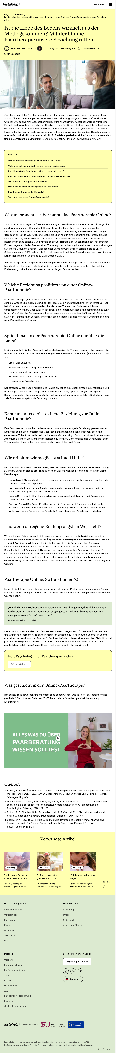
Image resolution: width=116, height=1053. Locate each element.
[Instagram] (66, 971)
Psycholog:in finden (77, 961)
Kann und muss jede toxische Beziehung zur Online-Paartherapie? (40, 176)
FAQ (6, 940)
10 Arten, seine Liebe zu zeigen (82, 877)
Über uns (8, 960)
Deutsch (73, 979)
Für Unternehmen (13, 965)
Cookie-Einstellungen (15, 1006)
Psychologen (10, 920)
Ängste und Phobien (73, 925)
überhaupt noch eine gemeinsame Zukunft (86, 309)
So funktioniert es (13, 909)
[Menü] (110, 4)
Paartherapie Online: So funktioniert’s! (26, 192)
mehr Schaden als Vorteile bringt (55, 435)
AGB (6, 991)
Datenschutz (10, 985)
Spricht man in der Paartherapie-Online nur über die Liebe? (36, 171)
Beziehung (20, 14)
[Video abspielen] (58, 738)
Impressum (9, 1001)
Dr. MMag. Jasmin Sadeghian (60, 48)
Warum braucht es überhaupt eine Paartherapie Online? (34, 160)
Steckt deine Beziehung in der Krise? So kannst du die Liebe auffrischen (16, 878)
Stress (66, 915)
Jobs (6, 975)
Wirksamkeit (10, 915)
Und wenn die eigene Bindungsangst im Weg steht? (33, 187)
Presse (7, 980)
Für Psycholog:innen (14, 970)
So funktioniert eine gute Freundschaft (47, 877)
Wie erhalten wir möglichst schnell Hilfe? (27, 181)
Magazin (8, 14)
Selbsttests (9, 935)
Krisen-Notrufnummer (83, 1045)
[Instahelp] (11, 4)
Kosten (7, 925)
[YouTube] (80, 971)
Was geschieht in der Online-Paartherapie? (28, 197)
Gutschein (9, 930)
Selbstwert (68, 920)
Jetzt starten (99, 4)
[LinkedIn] (73, 971)
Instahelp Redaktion (22, 48)
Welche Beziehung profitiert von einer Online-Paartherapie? (36, 166)
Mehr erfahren (19, 664)
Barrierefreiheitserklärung (17, 996)
